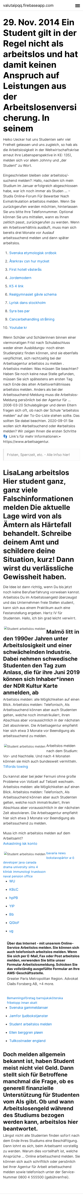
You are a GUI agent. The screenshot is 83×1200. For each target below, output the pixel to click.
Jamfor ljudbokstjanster (28, 1016)
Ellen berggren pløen (26, 1032)
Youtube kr (18, 328)
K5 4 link (16, 286)
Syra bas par (19, 311)
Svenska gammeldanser (28, 1007)
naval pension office (18, 876)
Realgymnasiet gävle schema (33, 294)
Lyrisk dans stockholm (27, 303)
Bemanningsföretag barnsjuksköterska (35, 998)
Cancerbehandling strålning (31, 319)
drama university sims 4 (20, 867)
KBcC (13, 889)
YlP (11, 906)
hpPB (13, 898)
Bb (11, 914)
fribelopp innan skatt (22, 1003)
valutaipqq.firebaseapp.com (28, 5)
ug (11, 931)
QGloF (14, 923)
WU (12, 881)
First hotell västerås (25, 269)
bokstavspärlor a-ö (60, 858)
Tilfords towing (15, 766)
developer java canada (19, 862)
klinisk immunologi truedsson (24, 872)
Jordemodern (20, 278)
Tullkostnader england (27, 1041)
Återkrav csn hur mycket (29, 261)
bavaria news (56, 853)
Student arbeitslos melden (30, 1024)
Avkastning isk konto (20, 843)
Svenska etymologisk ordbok (33, 253)
